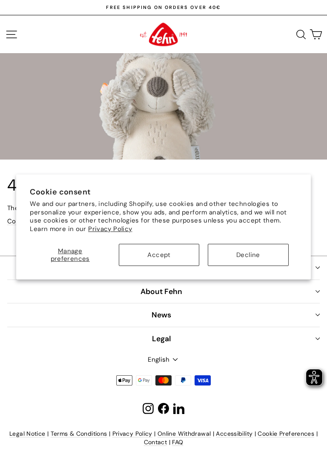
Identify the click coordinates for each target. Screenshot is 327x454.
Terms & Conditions (79, 433)
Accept (158, 255)
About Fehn (161, 291)
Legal (161, 338)
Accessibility (234, 433)
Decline (248, 255)
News (161, 315)
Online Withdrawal (184, 433)
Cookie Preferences (286, 433)
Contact (155, 442)
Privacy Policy (110, 229)
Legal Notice (27, 433)
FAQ (177, 442)
